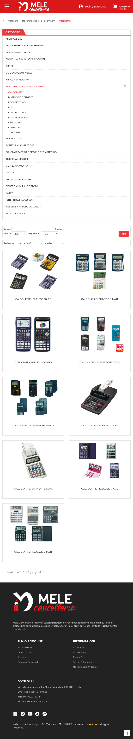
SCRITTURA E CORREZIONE (20, 145)
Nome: (7, 229)
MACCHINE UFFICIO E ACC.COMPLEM (25, 86)
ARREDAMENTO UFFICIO (18, 52)
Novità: (7, 233)
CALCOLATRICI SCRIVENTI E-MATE (33, 488)
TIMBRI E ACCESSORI (17, 159)
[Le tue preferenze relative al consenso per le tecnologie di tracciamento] (127, 733)
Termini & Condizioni (83, 662)
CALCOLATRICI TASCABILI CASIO (99, 488)
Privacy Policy (79, 657)
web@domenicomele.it (35, 692)
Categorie (13, 20)
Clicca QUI (41, 701)
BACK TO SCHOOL (16, 213)
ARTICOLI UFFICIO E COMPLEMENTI (24, 45)
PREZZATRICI (15, 122)
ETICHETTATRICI (17, 102)
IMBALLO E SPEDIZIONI (17, 79)
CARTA (9, 66)
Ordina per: (9, 243)
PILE (10, 107)
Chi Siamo (78, 647)
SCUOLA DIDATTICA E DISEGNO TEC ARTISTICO (31, 152)
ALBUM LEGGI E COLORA (19, 179)
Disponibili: (34, 233)
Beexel (92, 724)
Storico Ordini (24, 652)
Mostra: (49, 243)
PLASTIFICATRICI (17, 112)
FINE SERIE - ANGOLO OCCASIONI (24, 206)
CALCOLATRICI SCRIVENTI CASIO (99, 425)
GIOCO (10, 172)
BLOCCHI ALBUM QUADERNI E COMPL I (26, 59)
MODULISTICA (13, 138)
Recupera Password (28, 662)
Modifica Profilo (25, 647)
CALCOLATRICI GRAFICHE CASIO (33, 362)
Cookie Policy (79, 652)
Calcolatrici (65, 20)
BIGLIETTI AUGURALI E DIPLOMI (22, 186)
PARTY (9, 193)
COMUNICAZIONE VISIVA (19, 72)
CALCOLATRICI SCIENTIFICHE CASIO (99, 362)
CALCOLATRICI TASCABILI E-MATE (33, 552)
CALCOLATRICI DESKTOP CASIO (33, 299)
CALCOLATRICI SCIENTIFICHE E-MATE (33, 425)
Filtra (123, 234)
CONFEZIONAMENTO (17, 165)
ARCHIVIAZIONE (14, 38)
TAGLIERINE (14, 132)
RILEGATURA (14, 127)
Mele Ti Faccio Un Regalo (85, 667)
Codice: (59, 229)
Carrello (22, 657)
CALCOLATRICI (16, 92)
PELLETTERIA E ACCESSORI (20, 199)
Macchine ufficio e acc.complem (38, 20)
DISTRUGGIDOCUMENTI (20, 97)
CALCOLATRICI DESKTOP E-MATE (99, 299)
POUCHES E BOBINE (18, 117)
